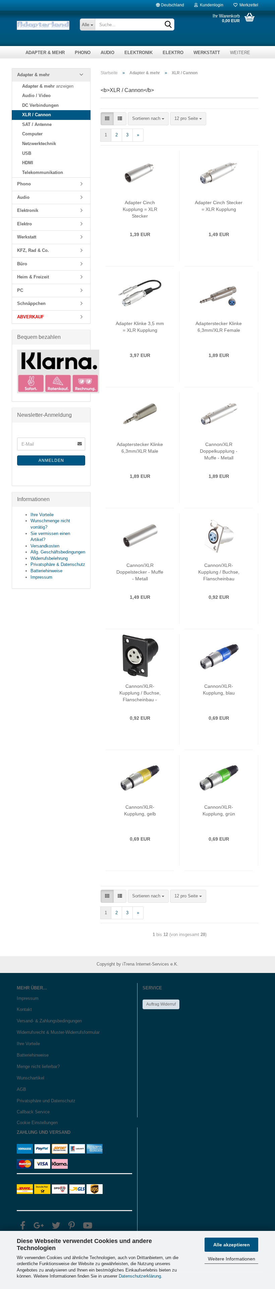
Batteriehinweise (46, 570)
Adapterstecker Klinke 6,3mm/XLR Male (140, 448)
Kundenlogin (210, 3)
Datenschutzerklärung (140, 1276)
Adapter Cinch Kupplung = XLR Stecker (140, 209)
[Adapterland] (43, 25)
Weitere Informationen (231, 1258)
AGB (21, 1089)
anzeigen (47, 86)
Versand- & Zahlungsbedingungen (49, 1020)
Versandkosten (45, 545)
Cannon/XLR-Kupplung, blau (219, 689)
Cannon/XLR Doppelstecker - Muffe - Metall (139, 572)
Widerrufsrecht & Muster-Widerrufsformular (58, 1032)
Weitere (240, 52)
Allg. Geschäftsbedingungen (58, 551)
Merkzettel (247, 3)
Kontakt (24, 1009)
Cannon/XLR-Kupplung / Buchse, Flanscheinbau (218, 572)
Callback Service (33, 1111)
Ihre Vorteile (42, 514)
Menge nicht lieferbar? (38, 1066)
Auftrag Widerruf (161, 1004)
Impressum (41, 577)
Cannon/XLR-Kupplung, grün (219, 810)
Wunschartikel (30, 1077)
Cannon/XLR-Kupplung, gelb (140, 810)
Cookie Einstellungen (37, 1122)
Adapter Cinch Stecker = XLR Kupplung (218, 206)
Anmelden (51, 460)
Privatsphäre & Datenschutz (58, 564)
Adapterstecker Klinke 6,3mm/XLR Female (219, 327)
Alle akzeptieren (231, 1244)
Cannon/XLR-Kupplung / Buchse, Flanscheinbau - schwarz (140, 693)
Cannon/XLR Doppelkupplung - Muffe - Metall (218, 451)
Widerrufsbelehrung (49, 558)
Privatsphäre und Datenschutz (46, 1100)
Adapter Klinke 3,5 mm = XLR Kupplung (140, 327)
